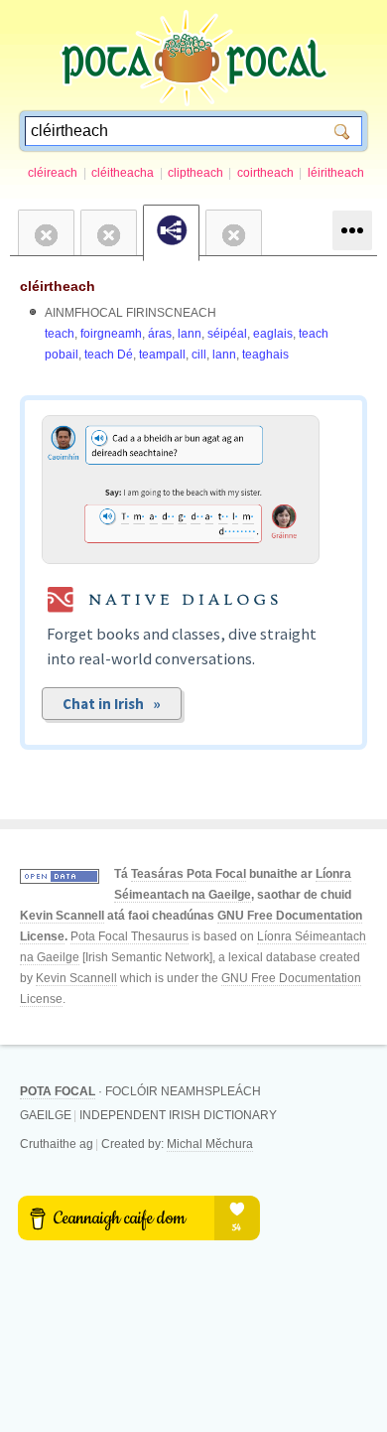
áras (160, 334)
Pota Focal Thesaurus (129, 936)
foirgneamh (111, 334)
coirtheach (265, 173)
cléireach (52, 173)
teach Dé (108, 354)
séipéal (227, 334)
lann (189, 334)
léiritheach (336, 173)
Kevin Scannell (62, 916)
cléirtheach (57, 286)
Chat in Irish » (112, 703)
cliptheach (195, 173)
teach (59, 334)
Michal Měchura (210, 1144)
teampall (162, 354)
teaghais (265, 354)
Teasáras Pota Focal (188, 874)
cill (199, 354)
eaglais (273, 334)
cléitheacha (122, 173)
